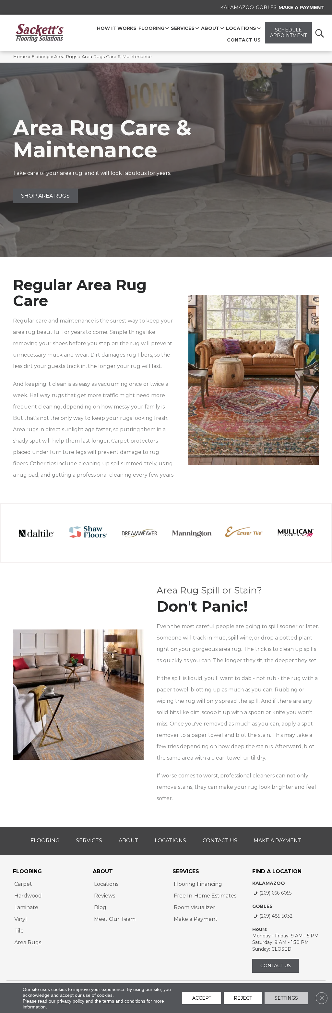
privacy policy (70, 1001)
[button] (319, 33)
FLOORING (27, 871)
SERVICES (185, 871)
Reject (243, 998)
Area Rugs (65, 56)
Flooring (40, 56)
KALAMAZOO (268, 883)
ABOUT (103, 871)
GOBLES (262, 906)
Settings (286, 998)
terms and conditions (123, 1001)
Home (20, 56)
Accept (201, 998)
